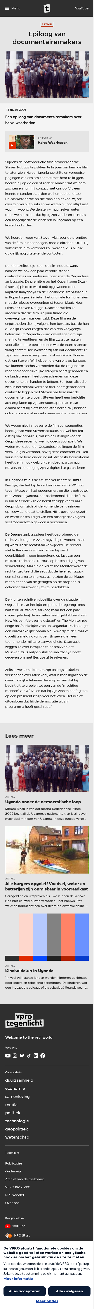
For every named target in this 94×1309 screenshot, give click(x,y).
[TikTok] (28, 1055)
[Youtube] (7, 1055)
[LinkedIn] (35, 1055)
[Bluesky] (21, 1055)
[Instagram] (14, 1055)
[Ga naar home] (47, 8)
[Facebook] (42, 1055)
